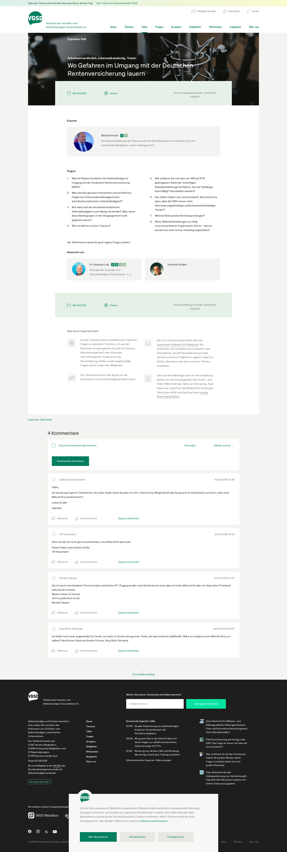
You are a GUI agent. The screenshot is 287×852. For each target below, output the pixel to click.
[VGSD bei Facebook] (29, 832)
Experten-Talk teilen (40, 419)
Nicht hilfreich (88, 518)
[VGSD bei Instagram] (38, 832)
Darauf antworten (128, 518)
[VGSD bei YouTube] (55, 833)
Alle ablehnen (137, 836)
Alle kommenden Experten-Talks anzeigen (148, 760)
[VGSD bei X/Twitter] (46, 833)
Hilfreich (62, 518)
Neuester (190, 445)
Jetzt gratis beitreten (206, 703)
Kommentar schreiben (70, 461)
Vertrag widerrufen (40, 781)
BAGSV (57, 765)
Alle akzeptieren (98, 836)
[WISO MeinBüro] (43, 816)
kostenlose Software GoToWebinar (177, 344)
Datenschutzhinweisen (153, 821)
